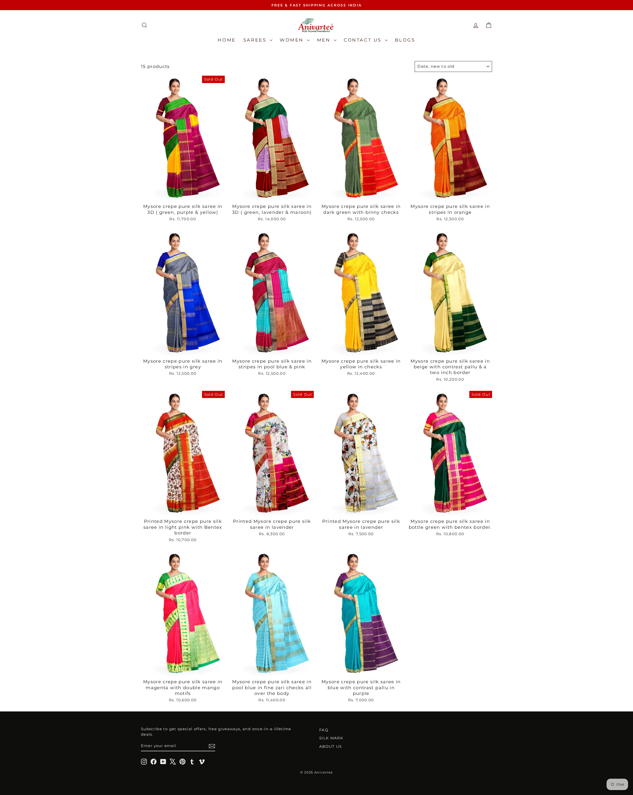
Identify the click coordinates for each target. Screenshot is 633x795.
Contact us (364, 40)
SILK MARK (331, 738)
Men (325, 40)
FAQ (323, 730)
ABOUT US (330, 746)
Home (227, 40)
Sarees (256, 40)
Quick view (182, 195)
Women (293, 40)
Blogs (405, 40)
